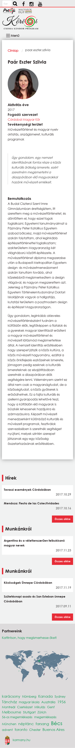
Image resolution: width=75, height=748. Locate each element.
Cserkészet (24, 707)
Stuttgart (29, 712)
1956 (61, 702)
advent (7, 730)
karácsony (11, 696)
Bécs (56, 723)
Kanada (45, 696)
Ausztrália (48, 702)
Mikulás (39, 707)
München (9, 724)
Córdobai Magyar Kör (24, 119)
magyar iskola (29, 702)
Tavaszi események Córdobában (27, 489)
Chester (35, 730)
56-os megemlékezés (17, 717)
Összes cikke (62, 519)
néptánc (26, 723)
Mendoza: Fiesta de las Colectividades (31, 503)
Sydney (60, 696)
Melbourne (11, 712)
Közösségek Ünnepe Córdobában (28, 582)
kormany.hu (21, 740)
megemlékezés (45, 717)
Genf (51, 707)
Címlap (13, 50)
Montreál (8, 707)
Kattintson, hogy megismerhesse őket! (29, 638)
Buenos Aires (53, 729)
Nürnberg (29, 696)
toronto (21, 729)
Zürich (42, 712)
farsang (42, 723)
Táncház (9, 702)
